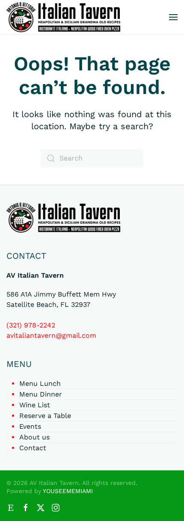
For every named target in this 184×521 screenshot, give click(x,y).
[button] (173, 17)
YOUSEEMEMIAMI (68, 491)
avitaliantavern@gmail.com (51, 335)
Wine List (34, 405)
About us (34, 437)
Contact (32, 448)
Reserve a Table (45, 416)
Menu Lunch (40, 383)
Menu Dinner (40, 394)
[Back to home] (63, 17)
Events (30, 426)
